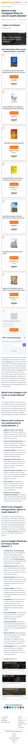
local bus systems (13, 531)
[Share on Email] (23, 707)
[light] (21, 2)
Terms (14, 734)
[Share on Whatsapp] (15, 707)
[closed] (26, 2)
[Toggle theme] (25, 338)
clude (19, 370)
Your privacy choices (14, 738)
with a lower (8, 361)
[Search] (23, 2)
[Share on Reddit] (18, 707)
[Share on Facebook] (5, 707)
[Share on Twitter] (7, 707)
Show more (7, 28)
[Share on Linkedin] (10, 707)
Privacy (14, 736)
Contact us (14, 740)
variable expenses (19, 559)
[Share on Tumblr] (20, 707)
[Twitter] (14, 742)
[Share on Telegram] (13, 707)
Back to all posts (7, 6)
